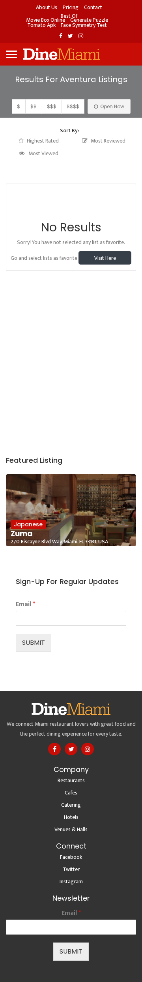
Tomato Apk (41, 25)
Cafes (71, 792)
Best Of (69, 16)
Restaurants (71, 780)
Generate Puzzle (89, 19)
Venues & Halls (71, 829)
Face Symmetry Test (84, 25)
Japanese (28, 524)
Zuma (22, 534)
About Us (46, 7)
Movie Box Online (45, 19)
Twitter (71, 869)
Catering (71, 804)
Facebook (71, 857)
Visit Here (105, 258)
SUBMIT (33, 642)
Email (25, 604)
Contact (93, 7)
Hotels (71, 817)
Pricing (70, 7)
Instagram (71, 881)
